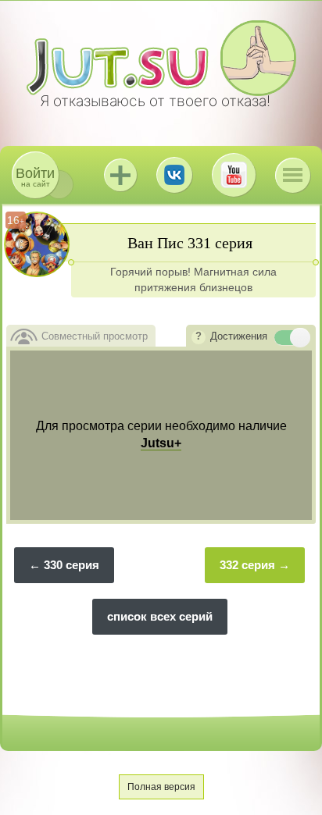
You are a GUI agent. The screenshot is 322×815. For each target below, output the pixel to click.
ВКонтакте (174, 175)
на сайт (35, 176)
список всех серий (160, 616)
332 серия (247, 564)
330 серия (71, 564)
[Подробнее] (198, 337)
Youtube (234, 175)
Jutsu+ (120, 174)
